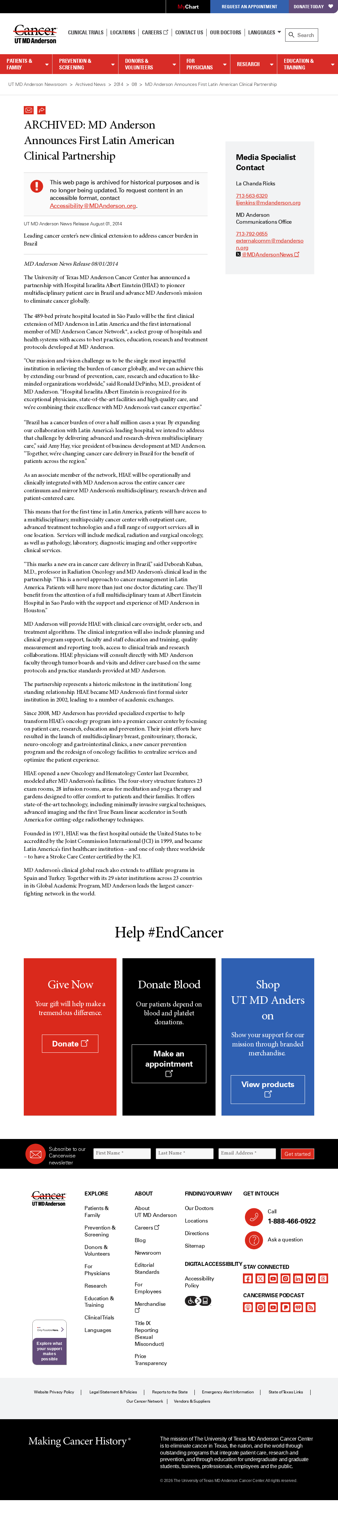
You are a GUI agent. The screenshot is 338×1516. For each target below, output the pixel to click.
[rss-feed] (310, 1307)
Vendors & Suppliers (192, 1401)
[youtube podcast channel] (273, 1307)
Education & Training (299, 64)
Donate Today (309, 6)
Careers (152, 32)
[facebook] (248, 1278)
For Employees (148, 1288)
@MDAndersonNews (270, 254)
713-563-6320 (252, 196)
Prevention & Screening (75, 64)
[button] (29, 108)
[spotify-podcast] (260, 1307)
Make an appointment (169, 1059)
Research (248, 64)
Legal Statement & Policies (113, 1392)
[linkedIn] (298, 1278)
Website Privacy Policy (54, 1392)
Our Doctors (225, 32)
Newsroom (148, 1253)
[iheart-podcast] (298, 1307)
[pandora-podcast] (285, 1307)
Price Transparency (151, 1359)
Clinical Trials (85, 32)
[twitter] (260, 1278)
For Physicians (199, 64)
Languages (261, 32)
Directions (197, 1233)
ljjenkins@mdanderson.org (268, 203)
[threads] (323, 1278)
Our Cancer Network (144, 1401)
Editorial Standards (147, 1268)
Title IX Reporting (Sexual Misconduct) (149, 1333)
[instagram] (285, 1278)
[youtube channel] (273, 1278)
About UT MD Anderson (156, 1211)
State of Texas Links (286, 1392)
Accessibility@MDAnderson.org (93, 205)
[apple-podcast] (248, 1307)
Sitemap (195, 1246)
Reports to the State (169, 1392)
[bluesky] (310, 1278)
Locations (196, 1221)
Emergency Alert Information (228, 1392)
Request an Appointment (249, 6)
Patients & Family (19, 64)
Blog (140, 1240)
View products (267, 1084)
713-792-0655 (252, 234)
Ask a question (285, 1239)
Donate (66, 1043)
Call (292, 1216)
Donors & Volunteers (139, 64)
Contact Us (189, 32)
